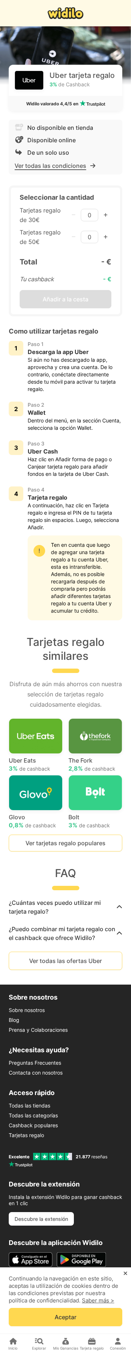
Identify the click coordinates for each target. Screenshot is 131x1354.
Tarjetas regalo (26, 1135)
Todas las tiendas (29, 1105)
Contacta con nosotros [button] (36, 1072)
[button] (65, 907)
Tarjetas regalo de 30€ (40, 215)
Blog (14, 1020)
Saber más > (98, 1300)
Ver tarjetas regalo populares (65, 843)
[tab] (65, 907)
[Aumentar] (105, 215)
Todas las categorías (33, 1115)
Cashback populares (33, 1125)
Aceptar (65, 1317)
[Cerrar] (125, 1274)
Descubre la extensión (41, 1219)
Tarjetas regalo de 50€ (40, 237)
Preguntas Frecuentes (35, 1063)
